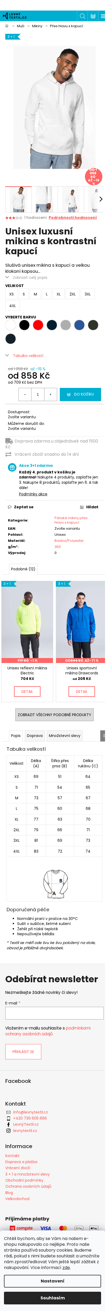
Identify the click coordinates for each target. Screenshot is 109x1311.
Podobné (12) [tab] (23, 569)
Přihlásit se (23, 1051)
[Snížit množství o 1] (25, 394)
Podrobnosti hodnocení (73, 217)
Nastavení (53, 1281)
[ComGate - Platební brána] (54, 1228)
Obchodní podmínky (24, 1180)
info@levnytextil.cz (30, 1112)
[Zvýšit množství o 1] (50, 394)
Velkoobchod (17, 1198)
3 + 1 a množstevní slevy (27, 1174)
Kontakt (12, 1155)
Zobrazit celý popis (30, 277)
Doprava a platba (21, 1161)
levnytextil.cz (25, 1130)
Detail (27, 691)
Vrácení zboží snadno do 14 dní (47, 454)
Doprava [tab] (35, 735)
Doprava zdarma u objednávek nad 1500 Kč (51, 444)
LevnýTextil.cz (26, 1124)
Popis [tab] (16, 735)
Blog (9, 1192)
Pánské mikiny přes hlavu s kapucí (71, 520)
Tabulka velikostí (28, 355)
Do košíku (84, 394)
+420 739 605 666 (30, 1118)
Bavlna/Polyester (69, 540)
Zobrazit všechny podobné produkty (54, 714)
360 (57, 546)
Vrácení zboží (17, 1168)
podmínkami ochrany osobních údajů (47, 1031)
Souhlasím (52, 1298)
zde (66, 1268)
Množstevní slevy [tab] (64, 735)
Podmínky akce (33, 494)
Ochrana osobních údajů (28, 1186)
